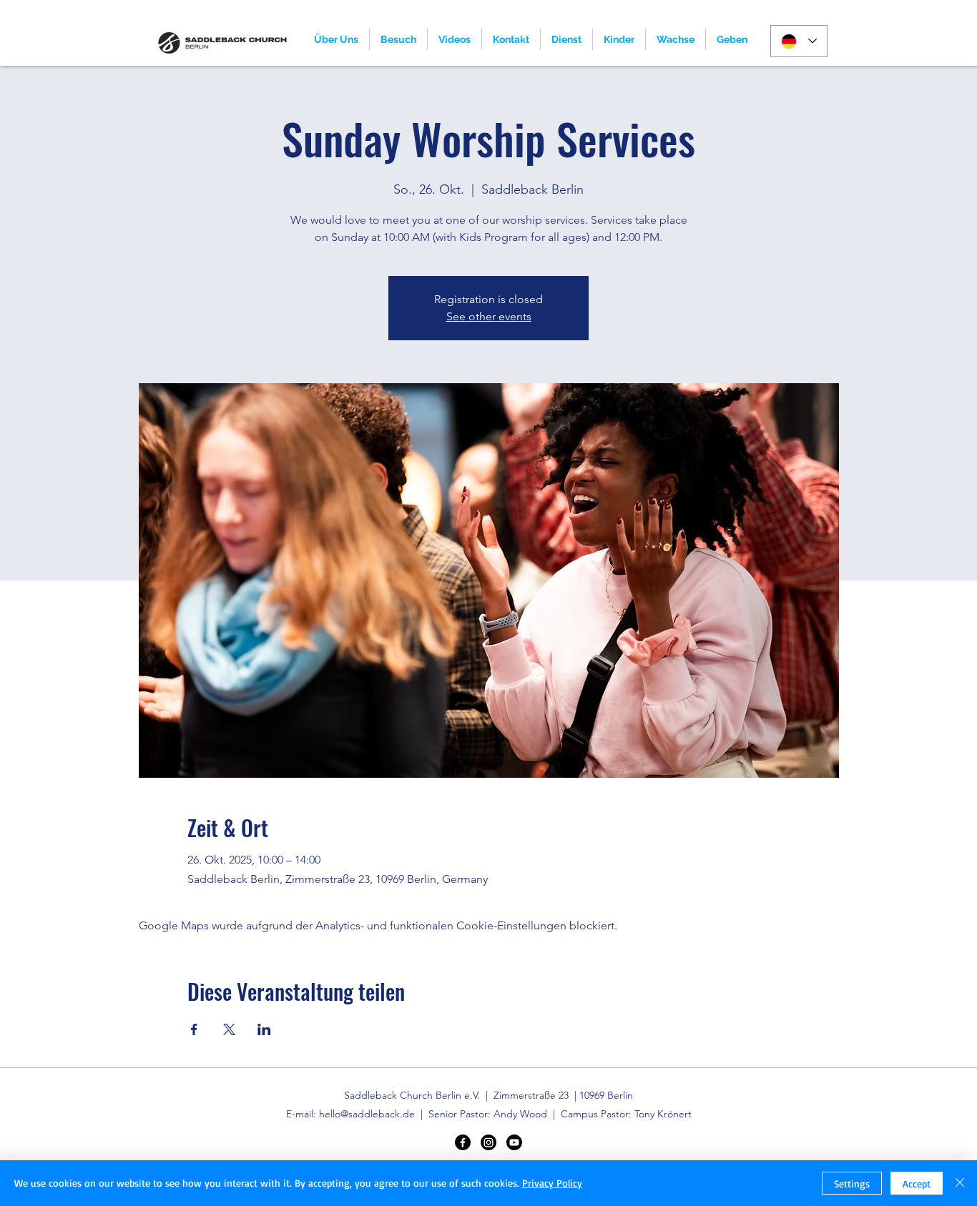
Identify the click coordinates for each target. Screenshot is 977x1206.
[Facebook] (463, 1142)
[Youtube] (514, 1142)
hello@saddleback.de (367, 1113)
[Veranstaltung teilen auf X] (229, 1029)
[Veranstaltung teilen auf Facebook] (194, 1029)
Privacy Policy (552, 1183)
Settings (852, 1183)
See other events (488, 316)
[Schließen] (959, 1183)
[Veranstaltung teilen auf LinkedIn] (264, 1029)
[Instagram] (488, 1142)
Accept (917, 1183)
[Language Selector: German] (799, 41)
